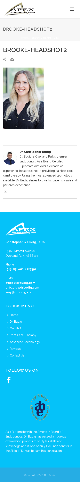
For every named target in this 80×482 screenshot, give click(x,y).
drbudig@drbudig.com (22, 287)
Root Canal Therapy (23, 335)
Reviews (15, 348)
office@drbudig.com (20, 282)
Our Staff (15, 328)
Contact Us (17, 355)
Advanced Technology (25, 342)
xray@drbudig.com (19, 292)
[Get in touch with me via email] (5, 191)
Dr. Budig (16, 321)
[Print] (14, 59)
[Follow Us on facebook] (9, 380)
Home (25, 38)
